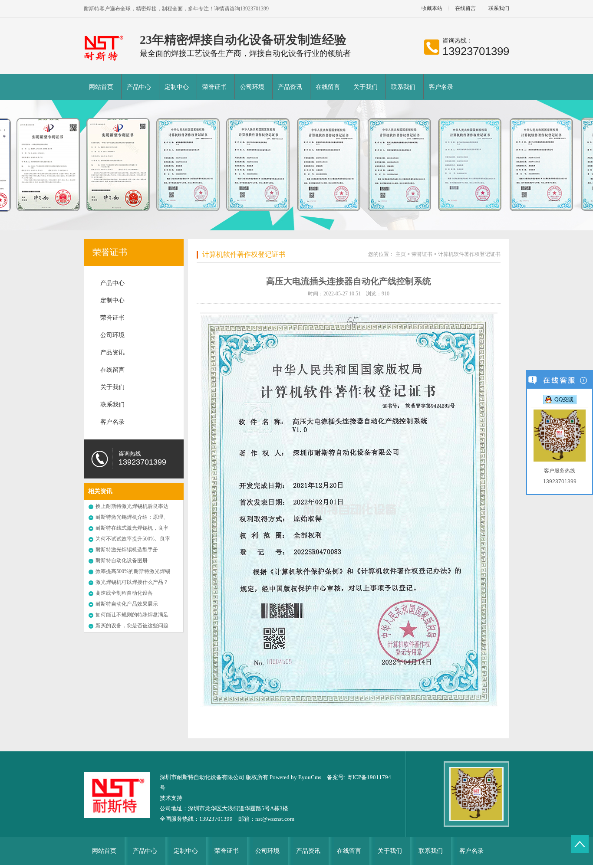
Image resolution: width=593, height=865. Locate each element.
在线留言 (465, 8)
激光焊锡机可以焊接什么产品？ (132, 582)
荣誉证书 (214, 87)
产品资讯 (290, 87)
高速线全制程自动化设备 (124, 593)
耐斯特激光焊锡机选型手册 (127, 550)
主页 (400, 254)
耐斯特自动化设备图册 (122, 560)
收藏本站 (432, 8)
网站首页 (101, 87)
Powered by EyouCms (294, 777)
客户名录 (441, 87)
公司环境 (252, 87)
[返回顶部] (580, 844)
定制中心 (177, 87)
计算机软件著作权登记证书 (244, 254)
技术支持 (171, 798)
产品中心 (139, 87)
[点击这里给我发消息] (560, 399)
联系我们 (498, 8)
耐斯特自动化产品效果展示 (127, 604)
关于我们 (365, 87)
